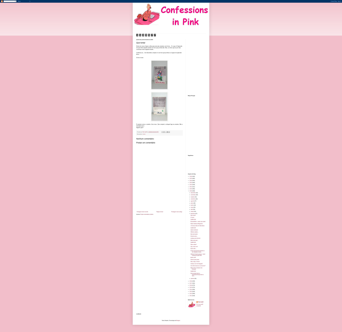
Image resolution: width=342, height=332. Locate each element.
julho (192, 203)
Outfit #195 (193, 228)
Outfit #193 (193, 271)
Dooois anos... (194, 236)
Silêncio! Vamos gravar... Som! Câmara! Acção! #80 (198, 255)
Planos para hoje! (195, 259)
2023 (191, 182)
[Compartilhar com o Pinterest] (169, 132)
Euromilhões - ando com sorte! (198, 221)
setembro (193, 199)
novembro (193, 194)
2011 (191, 295)
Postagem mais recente (142, 211)
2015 (191, 287)
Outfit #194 (193, 242)
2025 (191, 178)
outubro (193, 197)
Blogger (178, 320)
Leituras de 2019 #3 (195, 238)
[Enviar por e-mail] (162, 132)
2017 (191, 283)
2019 (191, 191)
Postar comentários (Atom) (146, 214)
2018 (191, 281)
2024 (191, 180)
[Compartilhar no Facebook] (167, 132)
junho (192, 205)
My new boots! (194, 234)
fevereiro (193, 213)
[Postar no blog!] (164, 132)
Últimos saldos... (195, 232)
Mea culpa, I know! (195, 261)
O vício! (192, 217)
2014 (191, 289)
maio (192, 207)
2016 (191, 285)
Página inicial (159, 211)
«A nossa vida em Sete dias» (198, 225)
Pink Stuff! (200, 302)
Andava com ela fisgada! (197, 263)
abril (192, 209)
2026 (191, 176)
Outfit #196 (193, 219)
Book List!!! (193, 257)
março (192, 211)
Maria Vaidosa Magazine (197, 223)
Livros (144, 134)
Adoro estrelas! (194, 230)
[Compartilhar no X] (166, 132)
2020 (191, 188)
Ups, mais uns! (194, 246)
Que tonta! (193, 215)
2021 (191, 186)
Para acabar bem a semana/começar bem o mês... (197, 275)
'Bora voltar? (194, 244)
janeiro (192, 278)
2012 (191, 293)
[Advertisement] (159, 196)
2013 (191, 291)
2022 (191, 184)
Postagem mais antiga (176, 211)
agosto (192, 201)
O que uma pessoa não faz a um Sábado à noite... (197, 251)
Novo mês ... (194, 248)
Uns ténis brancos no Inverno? (198, 265)
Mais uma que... (194, 240)
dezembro (193, 192)
